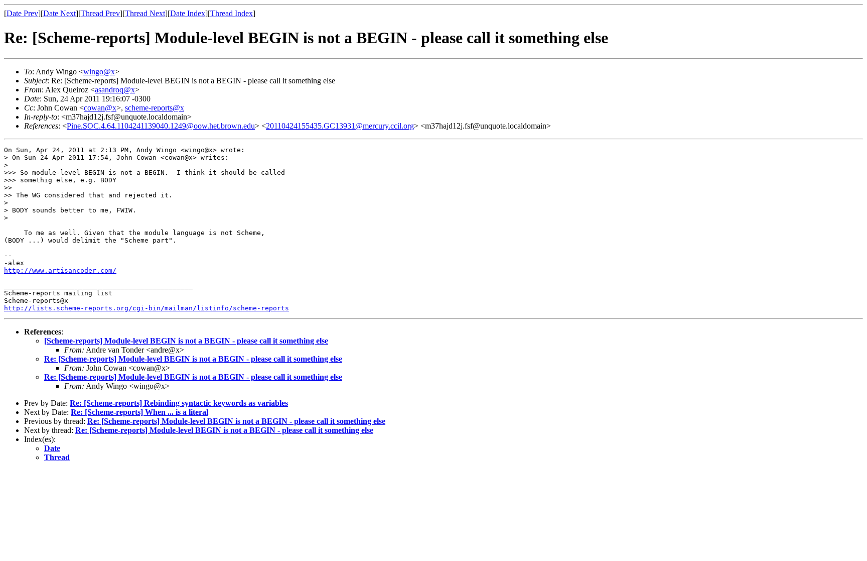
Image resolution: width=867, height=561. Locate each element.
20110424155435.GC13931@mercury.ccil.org (340, 126)
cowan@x (100, 107)
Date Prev (22, 13)
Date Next (59, 13)
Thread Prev (100, 13)
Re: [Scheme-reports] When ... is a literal (139, 412)
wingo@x (99, 71)
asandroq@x (115, 89)
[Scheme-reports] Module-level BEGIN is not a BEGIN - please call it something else (186, 340)
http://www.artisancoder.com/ (60, 270)
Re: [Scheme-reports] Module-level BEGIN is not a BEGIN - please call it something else (193, 359)
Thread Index (231, 13)
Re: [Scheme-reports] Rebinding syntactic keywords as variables (179, 403)
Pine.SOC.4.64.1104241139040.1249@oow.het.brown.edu (161, 126)
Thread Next (145, 13)
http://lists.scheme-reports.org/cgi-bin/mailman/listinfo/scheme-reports (146, 308)
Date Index (187, 13)
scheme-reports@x (154, 107)
